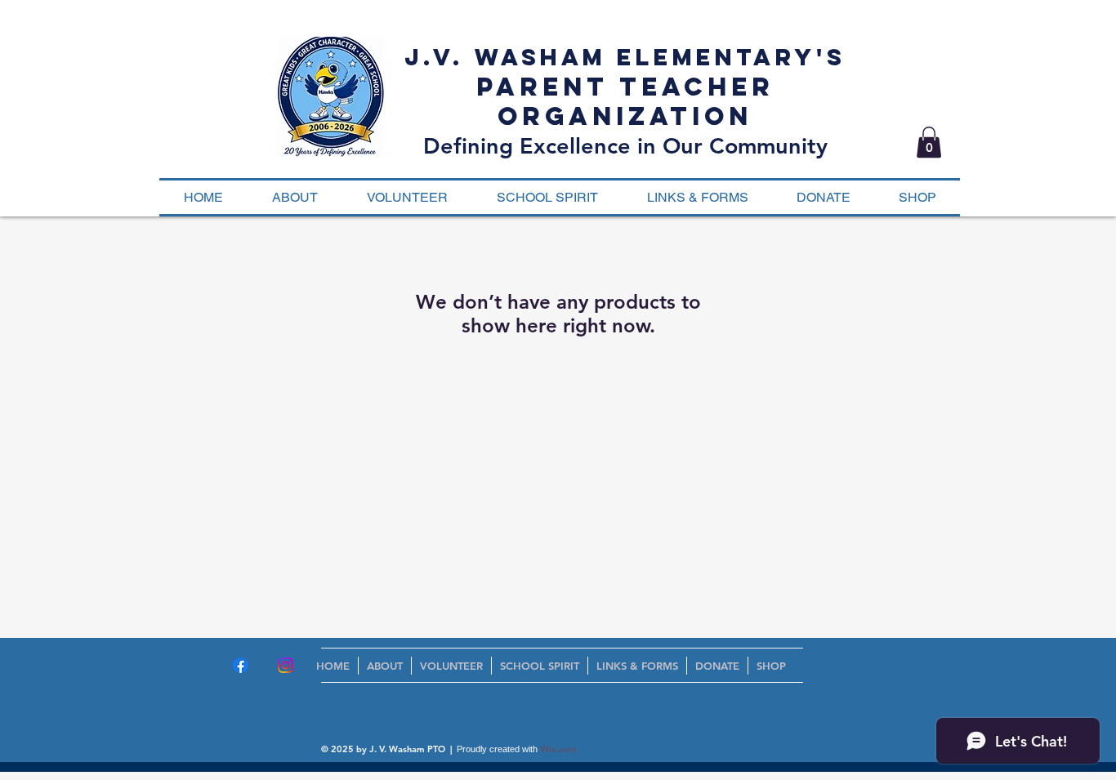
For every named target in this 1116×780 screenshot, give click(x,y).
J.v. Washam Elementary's (625, 57)
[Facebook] (240, 665)
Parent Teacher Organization (625, 101)
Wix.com (558, 749)
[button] (929, 142)
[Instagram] (285, 665)
